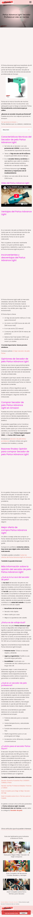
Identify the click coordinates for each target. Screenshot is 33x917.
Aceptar (23, 913)
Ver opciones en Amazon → (9, 122)
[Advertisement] (16, 46)
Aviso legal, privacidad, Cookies (11, 913)
